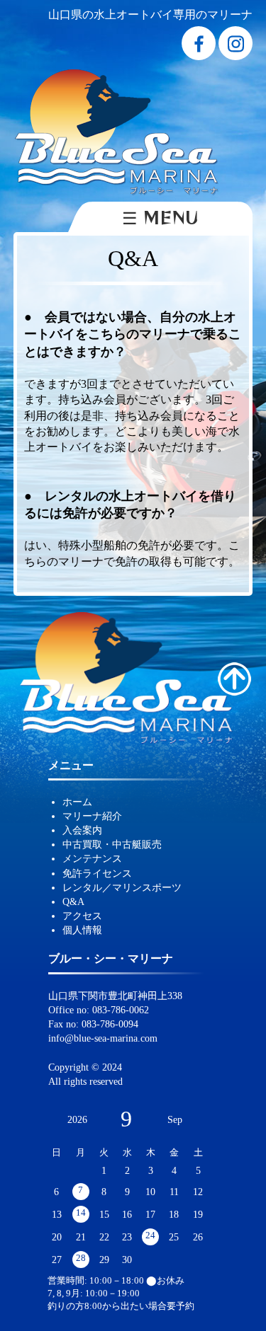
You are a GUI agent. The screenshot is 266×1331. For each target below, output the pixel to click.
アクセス (82, 915)
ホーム (77, 801)
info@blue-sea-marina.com (102, 1038)
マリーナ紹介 (92, 816)
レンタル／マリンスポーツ (122, 887)
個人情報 (82, 929)
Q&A (73, 901)
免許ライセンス (97, 873)
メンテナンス (92, 858)
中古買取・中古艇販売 (112, 844)
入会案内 (82, 830)
